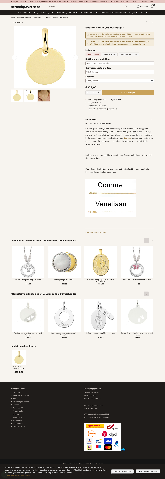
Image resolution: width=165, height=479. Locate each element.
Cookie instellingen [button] (122, 471)
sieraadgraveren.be (95, 405)
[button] (142, 6)
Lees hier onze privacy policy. (19, 475)
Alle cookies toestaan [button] (148, 471)
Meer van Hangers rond (95, 232)
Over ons (136, 1)
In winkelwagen (128, 92)
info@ (86, 405)
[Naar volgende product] (152, 22)
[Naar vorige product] (146, 22)
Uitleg (151, 1)
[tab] (119, 119)
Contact (144, 1)
